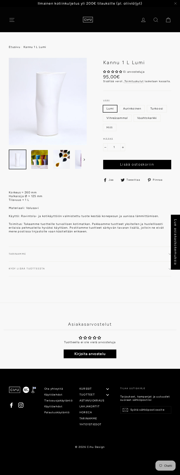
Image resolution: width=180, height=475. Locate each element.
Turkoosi (156, 108)
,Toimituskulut (134, 81)
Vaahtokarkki (147, 118)
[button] (113, 71)
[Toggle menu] (107, 389)
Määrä (108, 139)
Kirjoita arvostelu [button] (90, 354)
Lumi (110, 108)
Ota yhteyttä (53, 388)
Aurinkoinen (132, 108)
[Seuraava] (84, 159)
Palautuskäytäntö (57, 412)
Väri (106, 100)
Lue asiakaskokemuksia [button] (175, 242)
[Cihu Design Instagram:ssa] (20, 405)
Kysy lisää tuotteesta (27, 268)
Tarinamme (17, 254)
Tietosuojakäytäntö (58, 400)
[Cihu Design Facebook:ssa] (11, 405)
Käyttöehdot (53, 394)
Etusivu (14, 47)
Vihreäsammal (117, 118)
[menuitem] (96, 389)
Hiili (109, 127)
